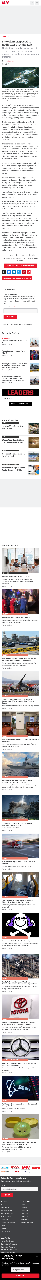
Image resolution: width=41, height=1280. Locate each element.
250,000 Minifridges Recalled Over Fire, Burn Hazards (18, 863)
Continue (20, 1275)
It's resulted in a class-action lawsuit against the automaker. (18, 1069)
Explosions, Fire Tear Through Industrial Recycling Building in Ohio (17, 824)
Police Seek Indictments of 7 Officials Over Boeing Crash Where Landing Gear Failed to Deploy (13, 378)
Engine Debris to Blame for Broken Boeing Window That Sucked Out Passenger (17, 901)
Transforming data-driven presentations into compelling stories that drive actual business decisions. (17, 581)
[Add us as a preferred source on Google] (29, 272)
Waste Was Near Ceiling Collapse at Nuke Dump (13, 441)
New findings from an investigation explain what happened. (18, 906)
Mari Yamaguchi (11, 61)
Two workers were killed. (10, 828)
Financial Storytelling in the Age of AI (15, 341)
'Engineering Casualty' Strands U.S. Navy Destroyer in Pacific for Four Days (17, 781)
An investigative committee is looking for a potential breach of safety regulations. (20, 621)
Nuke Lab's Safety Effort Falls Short (13, 427)
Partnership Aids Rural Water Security (16, 941)
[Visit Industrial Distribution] (5, 1171)
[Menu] (37, 3)
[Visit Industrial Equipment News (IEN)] (25, 1168)
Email (3, 1185)
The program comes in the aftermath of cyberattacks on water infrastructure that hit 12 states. (20, 945)
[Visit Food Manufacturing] (15, 1168)
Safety (5, 37)
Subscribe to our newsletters (20, 265)
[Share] (9, 272)
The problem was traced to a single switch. (16, 866)
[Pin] (24, 272)
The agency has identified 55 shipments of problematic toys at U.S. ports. (16, 1148)
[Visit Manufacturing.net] (15, 1171)
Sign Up (7, 1195)
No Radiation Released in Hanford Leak (13, 455)
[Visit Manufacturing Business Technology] (25, 1171)
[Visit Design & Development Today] (5, 1168)
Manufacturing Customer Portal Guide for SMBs (13, 469)
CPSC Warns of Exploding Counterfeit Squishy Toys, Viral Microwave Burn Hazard (19, 1143)
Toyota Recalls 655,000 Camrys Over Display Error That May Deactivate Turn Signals (18, 1023)
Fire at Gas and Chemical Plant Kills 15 (13, 352)
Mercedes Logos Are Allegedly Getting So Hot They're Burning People (19, 1064)
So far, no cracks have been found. (13, 1108)
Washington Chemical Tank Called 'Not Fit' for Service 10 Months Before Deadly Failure (14, 366)
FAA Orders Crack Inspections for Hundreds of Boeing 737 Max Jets (19, 1105)
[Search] (32, 3)
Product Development (10, 1060)
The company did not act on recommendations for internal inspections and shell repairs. (19, 664)
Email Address (9, 307)
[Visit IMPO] (36, 1168)
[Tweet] (19, 272)
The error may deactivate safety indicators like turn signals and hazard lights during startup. (19, 1028)
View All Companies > (20, 404)
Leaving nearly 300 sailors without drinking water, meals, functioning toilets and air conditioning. (19, 786)
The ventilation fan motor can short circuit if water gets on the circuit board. (19, 745)
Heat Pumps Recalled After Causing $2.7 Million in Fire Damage (20, 740)
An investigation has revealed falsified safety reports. (20, 706)
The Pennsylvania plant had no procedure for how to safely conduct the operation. (20, 988)
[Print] (4, 272)
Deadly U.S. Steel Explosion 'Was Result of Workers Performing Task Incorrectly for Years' (20, 983)
